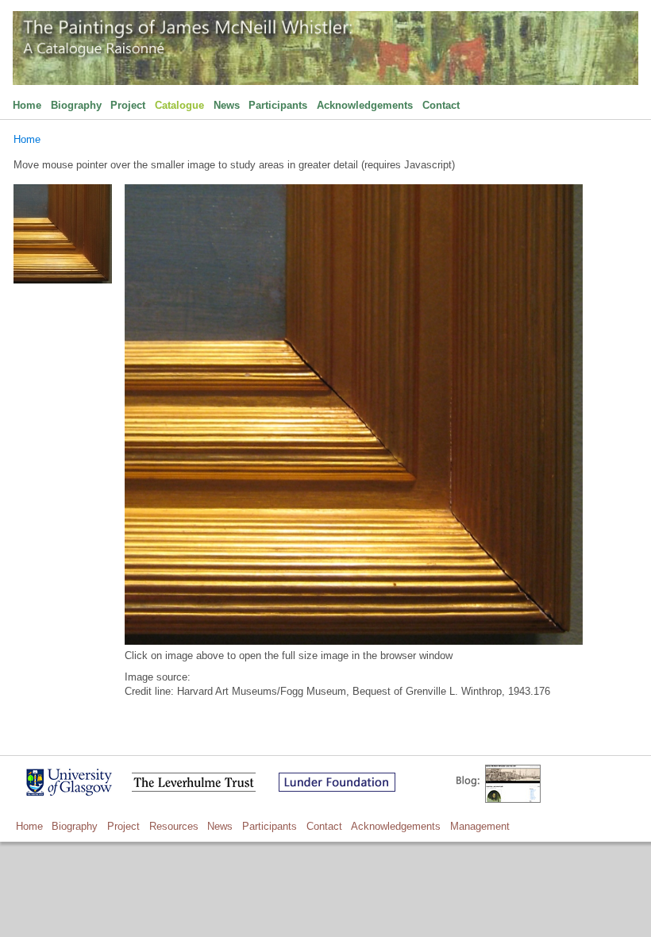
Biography (76, 105)
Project (127, 105)
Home (27, 105)
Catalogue (179, 105)
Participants (277, 105)
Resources (173, 826)
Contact (441, 105)
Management (480, 826)
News (227, 105)
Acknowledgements (365, 105)
